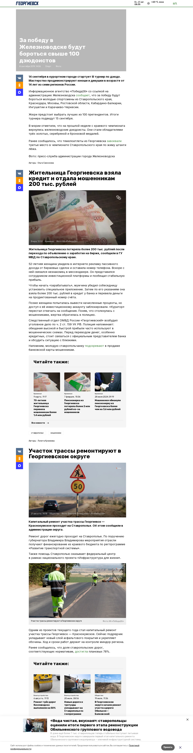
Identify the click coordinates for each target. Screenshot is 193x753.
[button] (35, 725)
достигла (81, 651)
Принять (167, 747)
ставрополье (37, 433)
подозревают (94, 345)
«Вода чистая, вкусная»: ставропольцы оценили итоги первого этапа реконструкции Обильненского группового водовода (94, 725)
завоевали (114, 141)
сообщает (83, 95)
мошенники (56, 433)
